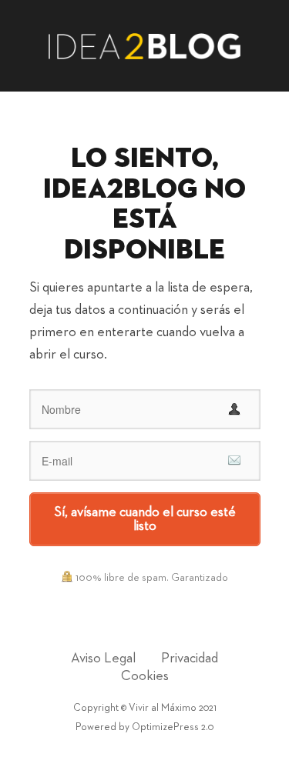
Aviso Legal (103, 658)
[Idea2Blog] (145, 44)
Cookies (145, 676)
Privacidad (189, 658)
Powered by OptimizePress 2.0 (144, 727)
